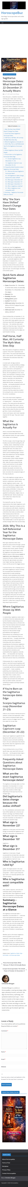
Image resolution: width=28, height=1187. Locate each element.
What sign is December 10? (13, 182)
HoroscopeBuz (12, 13)
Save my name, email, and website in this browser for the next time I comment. (13, 1078)
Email (3, 1059)
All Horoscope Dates (14, 955)
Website (3, 1067)
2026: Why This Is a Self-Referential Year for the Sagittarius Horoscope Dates (14, 146)
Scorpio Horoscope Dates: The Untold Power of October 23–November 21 (14, 970)
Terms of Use (6, 1163)
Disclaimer (5, 1166)
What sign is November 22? (13, 180)
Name (3, 1052)
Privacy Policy (6, 1170)
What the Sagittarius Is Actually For (13, 142)
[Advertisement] (14, 39)
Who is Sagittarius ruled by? (14, 186)
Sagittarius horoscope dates (9, 74)
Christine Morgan (15, 94)
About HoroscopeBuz (8, 1159)
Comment (4, 1031)
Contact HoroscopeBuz (9, 1173)
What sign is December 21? (13, 184)
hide (19, 126)
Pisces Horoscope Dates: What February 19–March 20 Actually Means (14, 964)
